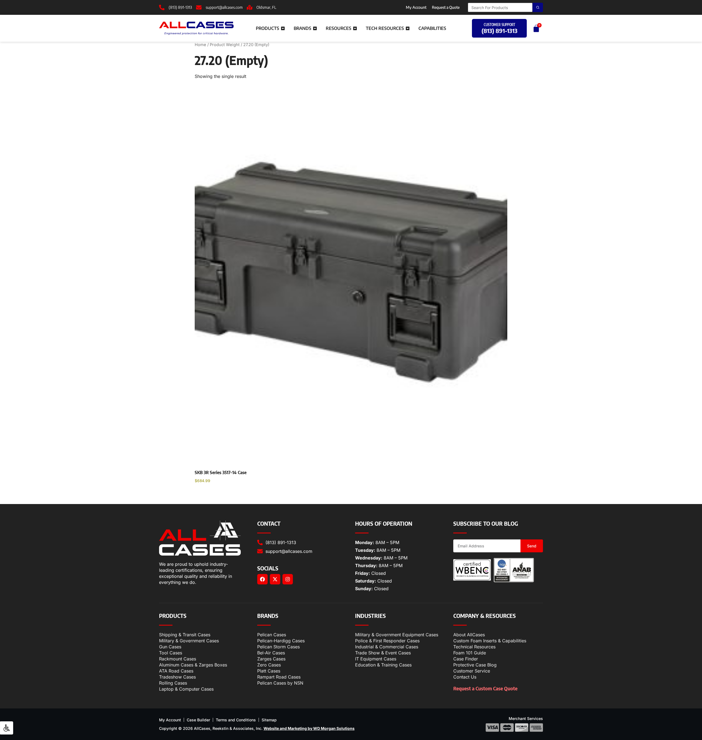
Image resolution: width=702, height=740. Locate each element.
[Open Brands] (315, 28)
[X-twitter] (275, 579)
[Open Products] (283, 28)
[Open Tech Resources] (408, 28)
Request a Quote (446, 7)
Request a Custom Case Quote (485, 688)
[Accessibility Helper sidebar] (6, 728)
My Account (416, 7)
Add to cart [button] (211, 494)
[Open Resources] (355, 28)
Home (200, 44)
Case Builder (198, 720)
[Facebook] (262, 579)
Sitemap (269, 720)
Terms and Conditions (236, 720)
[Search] (538, 7)
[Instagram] (287, 579)
